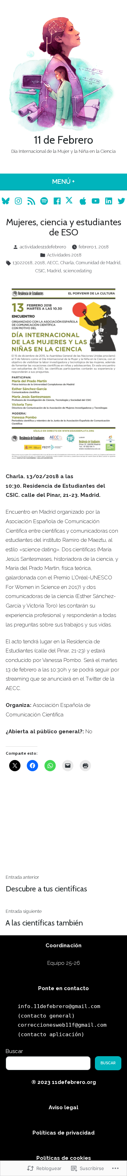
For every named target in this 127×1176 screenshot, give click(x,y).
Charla (67, 262)
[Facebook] (57, 201)
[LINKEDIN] (108, 201)
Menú (81, 181)
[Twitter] (120, 201)
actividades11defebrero (43, 246)
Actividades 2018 (64, 255)
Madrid (54, 270)
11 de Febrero (63, 140)
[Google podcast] (31, 201)
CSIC (40, 270)
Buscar (14, 1051)
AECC (52, 262)
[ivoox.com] (70, 201)
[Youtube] (95, 201)
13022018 (22, 262)
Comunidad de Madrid (98, 262)
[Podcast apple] (83, 201)
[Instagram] (18, 201)
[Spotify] (44, 201)
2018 (40, 262)
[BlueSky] (6, 201)
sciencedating (77, 270)
